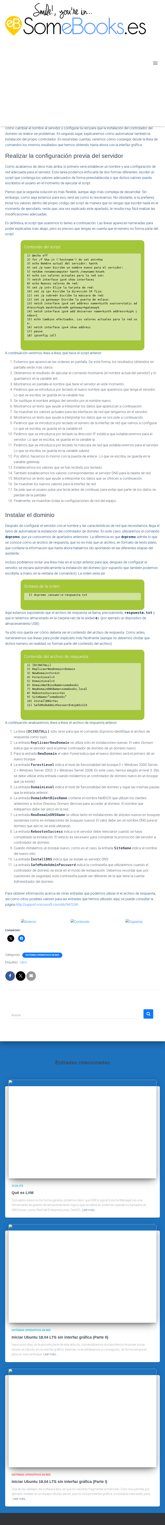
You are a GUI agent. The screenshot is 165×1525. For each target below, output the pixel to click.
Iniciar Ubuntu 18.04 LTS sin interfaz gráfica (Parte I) (59, 1481)
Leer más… (89, 1210)
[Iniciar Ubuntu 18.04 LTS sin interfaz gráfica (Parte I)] (82, 1418)
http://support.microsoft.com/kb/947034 (47, 905)
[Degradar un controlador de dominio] (28, 922)
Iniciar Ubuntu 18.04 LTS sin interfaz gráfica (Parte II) (60, 1337)
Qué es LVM (23, 1193)
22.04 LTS (17, 1185)
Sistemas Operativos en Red (42, 955)
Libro (23, 962)
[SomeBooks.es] (77, 63)
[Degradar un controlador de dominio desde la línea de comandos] (134, 922)
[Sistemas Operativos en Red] (80, 922)
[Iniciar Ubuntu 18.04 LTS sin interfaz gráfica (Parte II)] (82, 1273)
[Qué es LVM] (82, 1129)
